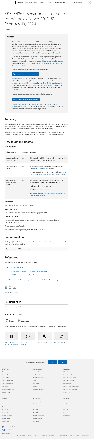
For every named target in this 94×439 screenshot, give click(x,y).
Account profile (36, 371)
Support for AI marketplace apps (40, 406)
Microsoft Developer (37, 401)
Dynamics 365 (5, 409)
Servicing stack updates (17, 267)
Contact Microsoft (21, 435)
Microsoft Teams (6, 418)
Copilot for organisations (7, 380)
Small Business (5, 421)
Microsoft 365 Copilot (7, 415)
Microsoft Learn (36, 404)
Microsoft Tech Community (39, 409)
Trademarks (44, 435)
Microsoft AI (5, 401)
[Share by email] (13, 287)
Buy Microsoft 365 (60, 2)
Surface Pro (4, 371)
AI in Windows (5, 386)
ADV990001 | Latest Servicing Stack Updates (24, 275)
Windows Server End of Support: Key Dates (46, 85)
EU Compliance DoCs (62, 435)
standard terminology (22, 280)
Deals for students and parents (70, 389)
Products (42, 2)
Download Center (37, 374)
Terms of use (36, 435)
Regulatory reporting (74, 435)
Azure (3, 406)
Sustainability (66, 415)
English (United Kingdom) (10, 426)
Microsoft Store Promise (38, 389)
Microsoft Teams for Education (70, 377)
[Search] (66, 306)
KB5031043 (15, 90)
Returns (34, 380)
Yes (52, 362)
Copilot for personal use (7, 383)
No (63, 362)
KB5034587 (41, 230)
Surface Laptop (5, 374)
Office (35, 2)
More (49, 2)
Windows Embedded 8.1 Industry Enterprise (26, 104)
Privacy (29, 435)
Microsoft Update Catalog (40, 168)
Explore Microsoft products (8, 389)
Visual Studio (36, 421)
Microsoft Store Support (38, 377)
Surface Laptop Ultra (6, 377)
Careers (65, 401)
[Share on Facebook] (6, 287)
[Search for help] (85, 2)
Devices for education (68, 374)
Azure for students (67, 392)
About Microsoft (67, 404)
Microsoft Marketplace (38, 412)
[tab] (10, 320)
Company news (66, 406)
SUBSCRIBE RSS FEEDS (13, 292)
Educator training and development (71, 386)
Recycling (35, 386)
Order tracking (36, 383)
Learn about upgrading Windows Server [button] (25, 99)
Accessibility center (60, 342)
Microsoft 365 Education (68, 380)
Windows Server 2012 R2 (20, 78)
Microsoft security (43, 342)
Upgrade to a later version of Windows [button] (25, 74)
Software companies (37, 418)
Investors (65, 412)
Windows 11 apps (6, 392)
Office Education (67, 383)
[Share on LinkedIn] (9, 287)
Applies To (9, 29)
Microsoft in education (68, 371)
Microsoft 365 (28, 2)
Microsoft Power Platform (38, 415)
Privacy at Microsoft (67, 409)
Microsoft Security (6, 404)
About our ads (52, 435)
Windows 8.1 (16, 42)
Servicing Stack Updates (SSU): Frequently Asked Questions (28, 271)
